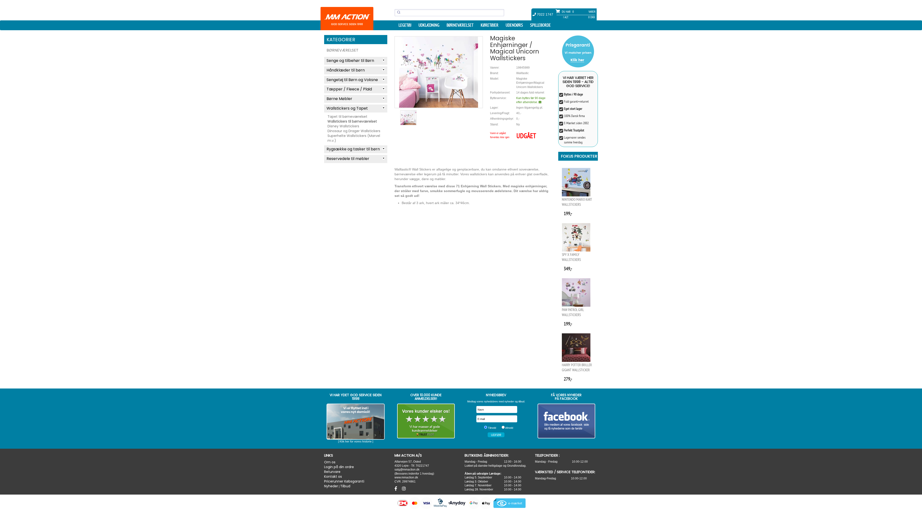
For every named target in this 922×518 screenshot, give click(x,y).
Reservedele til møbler (348, 158)
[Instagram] (404, 488)
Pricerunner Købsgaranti (344, 481)
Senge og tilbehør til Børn (350, 60)
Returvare (332, 471)
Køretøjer (489, 25)
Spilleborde (540, 25)
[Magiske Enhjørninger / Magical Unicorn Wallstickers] (439, 72)
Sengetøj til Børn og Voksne (352, 79)
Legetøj (405, 25)
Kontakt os (333, 476)
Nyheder (331, 486)
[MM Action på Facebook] (566, 421)
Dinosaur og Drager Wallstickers (354, 131)
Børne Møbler (339, 98)
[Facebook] (396, 488)
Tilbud (345, 486)
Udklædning (429, 25)
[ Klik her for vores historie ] (355, 441)
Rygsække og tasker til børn (353, 149)
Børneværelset (460, 25)
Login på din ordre (339, 467)
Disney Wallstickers (343, 126)
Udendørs (514, 25)
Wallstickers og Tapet (347, 108)
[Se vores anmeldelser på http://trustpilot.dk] (426, 421)
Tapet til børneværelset (347, 116)
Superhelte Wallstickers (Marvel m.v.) (354, 138)
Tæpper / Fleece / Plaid (349, 89)
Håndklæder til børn (346, 70)
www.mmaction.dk (406, 477)
